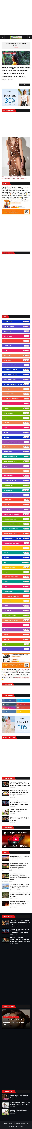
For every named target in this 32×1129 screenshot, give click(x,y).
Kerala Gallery (14, 485)
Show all (16, 47)
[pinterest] (23, 704)
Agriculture (14, 321)
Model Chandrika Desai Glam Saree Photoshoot (18, 810)
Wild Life (14, 639)
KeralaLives (20, 1126)
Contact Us (17, 1123)
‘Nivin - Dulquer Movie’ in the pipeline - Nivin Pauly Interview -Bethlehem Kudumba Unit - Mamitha (19, 793)
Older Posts (24, 85)
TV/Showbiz (14, 610)
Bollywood (14, 360)
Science (14, 586)
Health (14, 447)
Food (14, 427)
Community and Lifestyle (14, 398)
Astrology (14, 346)
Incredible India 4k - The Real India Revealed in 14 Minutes (20, 857)
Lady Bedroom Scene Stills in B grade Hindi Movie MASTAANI (19, 1096)
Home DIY (14, 466)
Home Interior (14, 471)
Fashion (14, 423)
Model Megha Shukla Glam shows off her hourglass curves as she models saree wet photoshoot (16, 72)
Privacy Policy (24, 1123)
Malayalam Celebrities (14, 528)
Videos (14, 634)
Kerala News (14, 490)
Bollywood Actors (14, 365)
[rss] (23, 711)
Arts (14, 341)
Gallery (14, 437)
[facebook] (9, 700)
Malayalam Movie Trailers (14, 538)
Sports (14, 606)
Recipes (14, 581)
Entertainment (14, 413)
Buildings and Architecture (14, 384)
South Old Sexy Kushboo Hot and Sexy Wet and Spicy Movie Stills (20, 1103)
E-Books (14, 408)
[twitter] (23, 700)
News (14, 562)
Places (14, 572)
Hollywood (14, 451)
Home (5, 1123)
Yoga (14, 649)
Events (14, 418)
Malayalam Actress (14, 519)
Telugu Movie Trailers (14, 620)
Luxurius (14, 509)
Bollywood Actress (14, 370)
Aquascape (14, 331)
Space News (14, 601)
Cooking (14, 403)
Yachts (14, 644)
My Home (14, 557)
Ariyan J (5, 79)
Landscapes (14, 500)
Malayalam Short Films (14, 543)
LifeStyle (14, 504)
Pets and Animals (14, 567)
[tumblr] (9, 704)
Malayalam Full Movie (14, 533)
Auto (14, 350)
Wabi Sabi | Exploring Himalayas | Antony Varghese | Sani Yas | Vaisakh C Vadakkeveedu (20, 903)
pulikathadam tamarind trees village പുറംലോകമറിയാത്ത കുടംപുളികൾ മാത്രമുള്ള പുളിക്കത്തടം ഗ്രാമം (19, 866)
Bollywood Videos (14, 379)
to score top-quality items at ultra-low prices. (16, 670)
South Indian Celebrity (14, 596)
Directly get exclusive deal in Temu (15, 676)
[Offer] (16, 106)
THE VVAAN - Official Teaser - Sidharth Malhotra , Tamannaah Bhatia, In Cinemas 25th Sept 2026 (20, 783)
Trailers (14, 625)
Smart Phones (14, 591)
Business (14, 389)
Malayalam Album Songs (14, 524)
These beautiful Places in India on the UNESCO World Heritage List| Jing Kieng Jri (20, 894)
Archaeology (14, 336)
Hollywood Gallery (14, 456)
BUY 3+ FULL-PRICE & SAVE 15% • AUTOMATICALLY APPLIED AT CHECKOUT (14, 177)
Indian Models (14, 476)
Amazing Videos (14, 326)
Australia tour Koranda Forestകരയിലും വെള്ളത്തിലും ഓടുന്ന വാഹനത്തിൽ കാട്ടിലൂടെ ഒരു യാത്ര (20, 876)
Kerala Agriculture (14, 480)
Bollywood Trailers (14, 374)
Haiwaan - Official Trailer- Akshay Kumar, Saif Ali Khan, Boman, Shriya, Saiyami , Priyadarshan (20, 802)
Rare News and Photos (14, 577)
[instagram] (9, 707)
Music (14, 553)
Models (14, 548)
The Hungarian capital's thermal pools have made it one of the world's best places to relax (19, 886)
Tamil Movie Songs (14, 615)
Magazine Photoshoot (14, 514)
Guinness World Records (14, 442)
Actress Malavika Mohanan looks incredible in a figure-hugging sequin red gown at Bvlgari (14, 1021)
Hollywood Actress (14, 461)
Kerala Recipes (14, 495)
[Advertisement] (16, 17)
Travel (14, 630)
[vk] (9, 711)
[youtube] (23, 707)
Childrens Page (14, 394)
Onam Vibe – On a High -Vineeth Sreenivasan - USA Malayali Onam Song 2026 (20, 818)
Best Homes (14, 355)
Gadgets (14, 432)
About (10, 1123)
